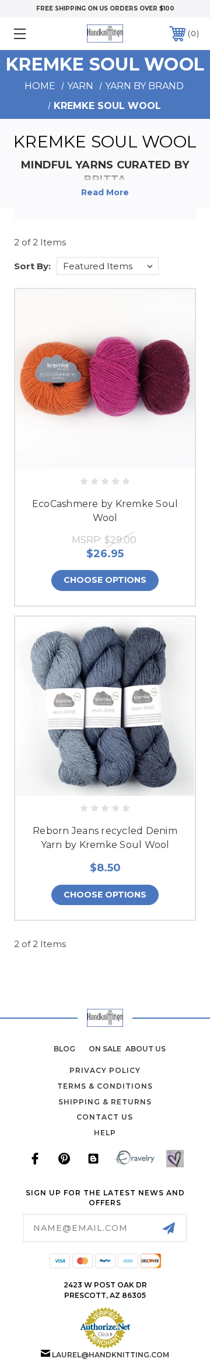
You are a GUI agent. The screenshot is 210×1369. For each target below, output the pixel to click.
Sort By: (32, 266)
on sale (105, 1048)
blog (64, 1048)
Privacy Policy (105, 1070)
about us (145, 1048)
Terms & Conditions (105, 1086)
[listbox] (108, 266)
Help (105, 1132)
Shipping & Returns (105, 1101)
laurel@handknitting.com (110, 1354)
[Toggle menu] (32, 33)
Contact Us (104, 1117)
